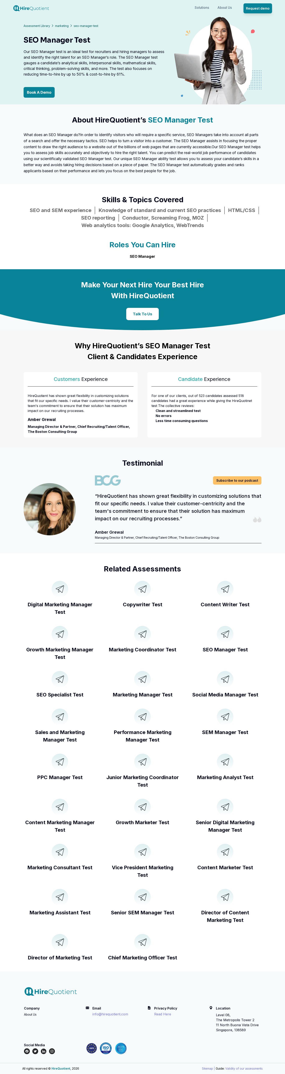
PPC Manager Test (60, 777)
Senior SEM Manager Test (142, 913)
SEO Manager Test (225, 650)
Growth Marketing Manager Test (59, 653)
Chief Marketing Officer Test (142, 958)
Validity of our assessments (244, 1068)
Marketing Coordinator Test (142, 650)
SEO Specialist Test (59, 695)
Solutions (202, 7)
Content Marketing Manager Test (60, 826)
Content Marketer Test (225, 867)
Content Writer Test (225, 604)
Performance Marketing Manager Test (143, 736)
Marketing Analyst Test (225, 777)
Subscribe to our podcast (237, 480)
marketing (62, 26)
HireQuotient (61, 1068)
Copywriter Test (142, 604)
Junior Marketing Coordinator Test (142, 781)
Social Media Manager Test (225, 695)
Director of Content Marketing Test (225, 916)
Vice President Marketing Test (142, 871)
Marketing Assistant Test (60, 913)
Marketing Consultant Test (59, 867)
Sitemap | (208, 1068)
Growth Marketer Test (142, 822)
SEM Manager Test (225, 732)
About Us (224, 7)
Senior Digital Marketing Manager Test (225, 826)
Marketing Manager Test (143, 695)
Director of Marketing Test (60, 958)
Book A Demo (39, 92)
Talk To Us (142, 314)
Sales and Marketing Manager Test (60, 736)
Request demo (258, 8)
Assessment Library (37, 26)
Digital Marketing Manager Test (60, 608)
